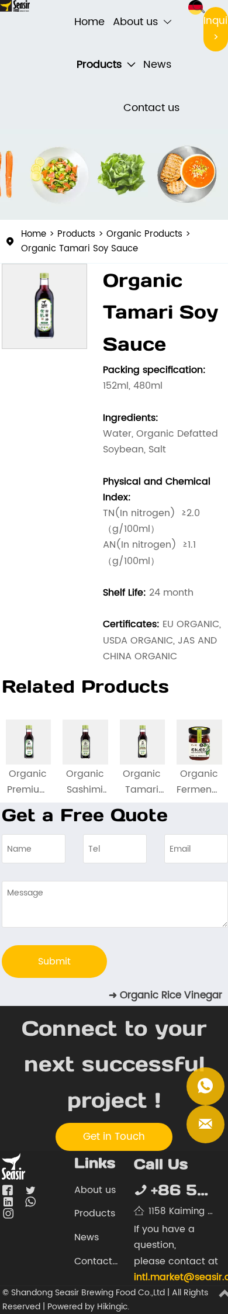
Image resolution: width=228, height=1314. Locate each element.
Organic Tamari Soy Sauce (121, 204)
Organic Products (160, 189)
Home (49, 189)
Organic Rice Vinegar (171, 995)
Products (92, 189)
